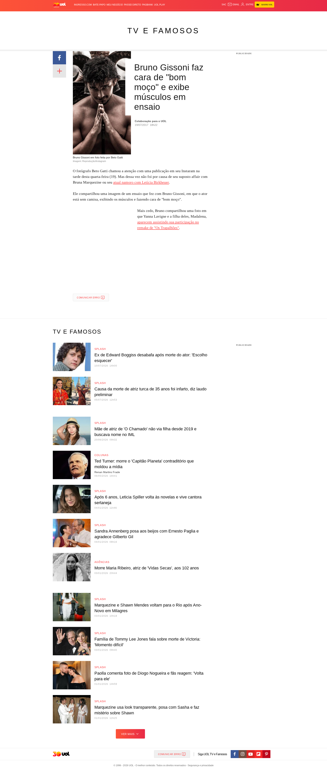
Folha (144, 15)
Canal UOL (218, 15)
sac (224, 4)
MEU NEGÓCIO (115, 4)
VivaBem (192, 15)
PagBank (147, 4)
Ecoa (207, 15)
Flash (72, 15)
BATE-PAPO (99, 4)
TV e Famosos (163, 30)
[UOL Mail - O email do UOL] (233, 4)
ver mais (128, 734)
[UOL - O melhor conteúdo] (59, 4)
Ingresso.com (83, 4)
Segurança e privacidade (200, 765)
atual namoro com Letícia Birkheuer (141, 182)
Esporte (155, 15)
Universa (179, 15)
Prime (245, 15)
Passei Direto (132, 4)
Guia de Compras (269, 15)
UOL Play (159, 4)
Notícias (96, 15)
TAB (238, 15)
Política (108, 15)
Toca (253, 15)
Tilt (201, 15)
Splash (167, 15)
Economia (133, 15)
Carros (120, 15)
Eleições (83, 15)
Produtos (60, 15)
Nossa (231, 15)
